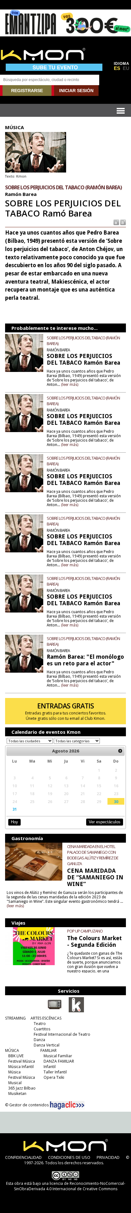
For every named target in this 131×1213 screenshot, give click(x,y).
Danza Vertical (46, 1045)
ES (117, 68)
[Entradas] (76, 1011)
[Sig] (120, 751)
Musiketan (17, 1093)
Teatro (40, 1023)
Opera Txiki (54, 1077)
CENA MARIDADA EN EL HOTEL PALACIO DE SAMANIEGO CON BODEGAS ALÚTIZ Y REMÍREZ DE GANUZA (92, 855)
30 (116, 801)
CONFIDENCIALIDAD (23, 1157)
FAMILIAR (48, 1050)
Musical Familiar (58, 1056)
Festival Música (21, 1061)
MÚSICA (12, 1050)
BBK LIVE (16, 1056)
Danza (39, 1039)
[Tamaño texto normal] (116, 222)
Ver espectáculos (105, 822)
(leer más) (69, 384)
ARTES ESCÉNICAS (46, 1018)
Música (14, 1072)
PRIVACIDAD (108, 1157)
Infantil (50, 1066)
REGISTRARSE (27, 90)
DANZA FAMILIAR (59, 1061)
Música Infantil (21, 1066)
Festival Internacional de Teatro (62, 1034)
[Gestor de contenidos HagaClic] (67, 1105)
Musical (15, 1082)
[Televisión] (54, 1011)
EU (126, 68)
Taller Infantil (55, 1072)
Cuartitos (42, 1029)
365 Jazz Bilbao (22, 1088)
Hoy (14, 822)
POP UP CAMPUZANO (85, 931)
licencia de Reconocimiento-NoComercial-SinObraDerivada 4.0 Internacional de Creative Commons (69, 1186)
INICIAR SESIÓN (76, 90)
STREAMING (15, 1018)
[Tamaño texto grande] (122, 222)
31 (14, 809)
